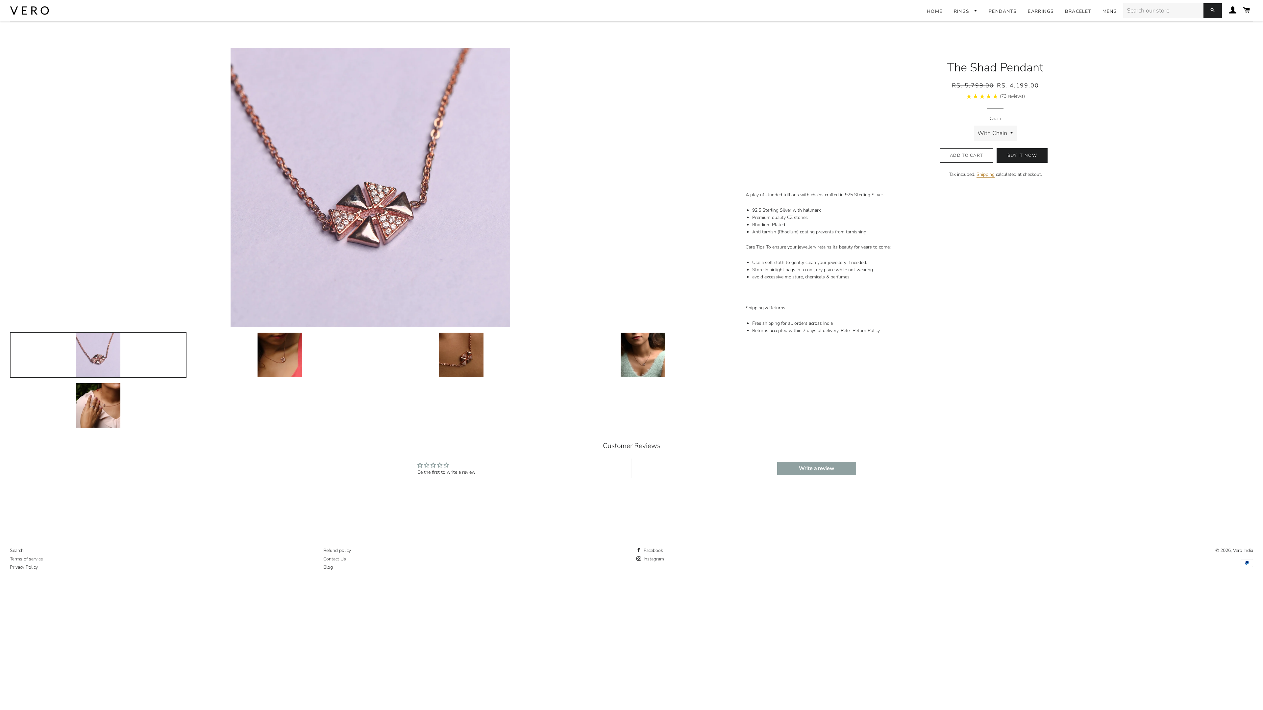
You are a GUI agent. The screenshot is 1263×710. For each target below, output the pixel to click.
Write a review (816, 468)
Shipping (986, 174)
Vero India (1243, 550)
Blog (328, 567)
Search (17, 550)
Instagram (653, 559)
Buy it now (1022, 155)
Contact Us (334, 559)
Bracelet (1078, 11)
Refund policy (337, 550)
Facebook (652, 550)
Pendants (1003, 11)
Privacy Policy (24, 567)
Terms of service (26, 559)
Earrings (1041, 11)
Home (935, 11)
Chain (995, 118)
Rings (962, 11)
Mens (1109, 11)
